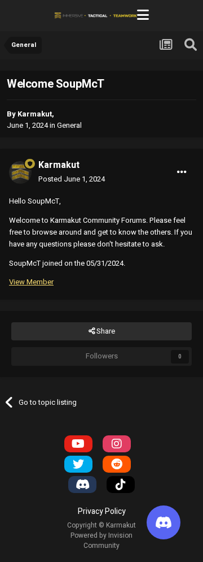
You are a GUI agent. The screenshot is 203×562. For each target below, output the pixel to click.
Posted (71, 179)
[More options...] (182, 172)
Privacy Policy (102, 511)
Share (105, 331)
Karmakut (34, 114)
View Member (31, 281)
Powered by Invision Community (101, 540)
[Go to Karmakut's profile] (20, 172)
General (69, 125)
